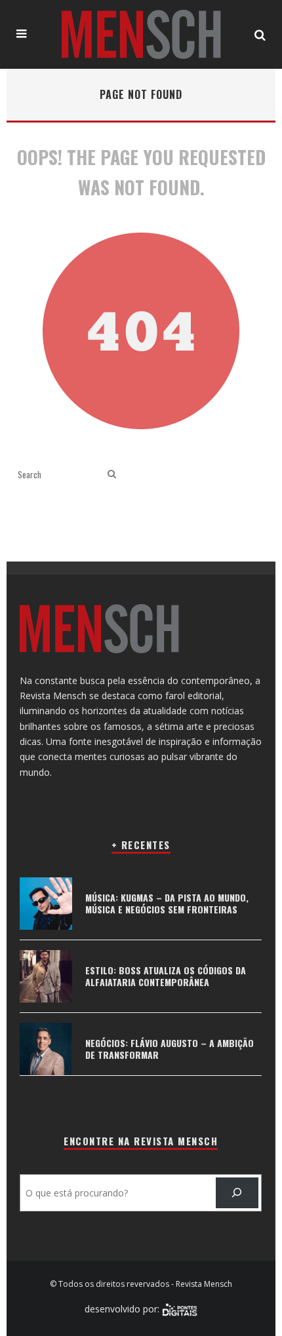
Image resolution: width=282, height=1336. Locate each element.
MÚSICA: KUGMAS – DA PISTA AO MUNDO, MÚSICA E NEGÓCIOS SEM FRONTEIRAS (167, 903)
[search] (112, 474)
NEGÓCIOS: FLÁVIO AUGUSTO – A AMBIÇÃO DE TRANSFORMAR (169, 1048)
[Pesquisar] (237, 1192)
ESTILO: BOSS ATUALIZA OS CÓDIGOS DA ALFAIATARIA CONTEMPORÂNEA (165, 976)
